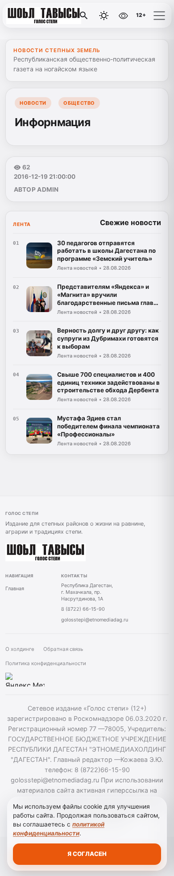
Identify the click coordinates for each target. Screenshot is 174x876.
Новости (33, 103)
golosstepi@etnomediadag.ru (94, 620)
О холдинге (19, 649)
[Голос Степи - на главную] (43, 15)
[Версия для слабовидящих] (123, 15)
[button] (159, 15)
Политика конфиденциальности (45, 663)
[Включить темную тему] (103, 15)
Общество (79, 103)
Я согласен (87, 853)
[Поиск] (83, 15)
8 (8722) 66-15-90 (83, 609)
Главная (14, 588)
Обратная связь (63, 649)
